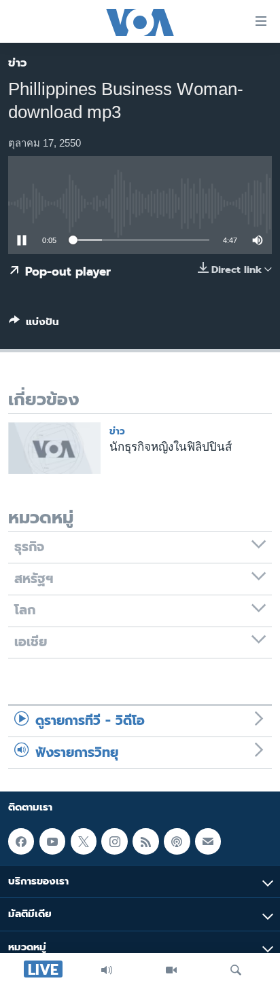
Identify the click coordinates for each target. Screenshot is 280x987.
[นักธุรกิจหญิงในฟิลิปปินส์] (54, 448)
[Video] (171, 970)
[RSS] (145, 841)
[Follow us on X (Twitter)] (84, 841)
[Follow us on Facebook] (21, 841)
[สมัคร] (208, 841)
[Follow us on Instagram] (114, 841)
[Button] (34, 324)
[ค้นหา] (235, 970)
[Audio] (106, 970)
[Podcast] (177, 841)
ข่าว (17, 62)
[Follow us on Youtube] (52, 841)
